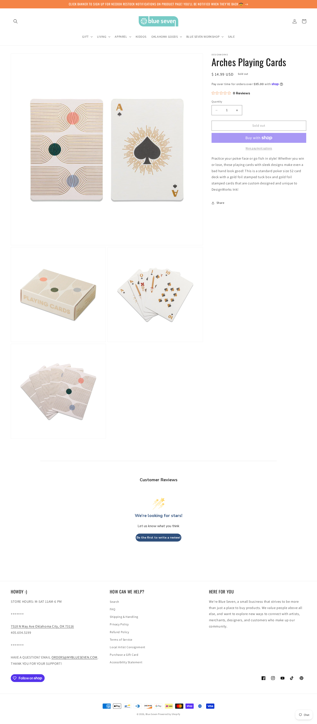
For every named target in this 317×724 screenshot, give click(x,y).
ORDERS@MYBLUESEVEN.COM (74, 657)
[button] (15, 21)
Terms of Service (121, 639)
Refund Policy (119, 632)
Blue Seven (152, 714)
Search (114, 602)
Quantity (217, 102)
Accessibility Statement (126, 662)
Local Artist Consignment (127, 647)
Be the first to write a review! (158, 538)
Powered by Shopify (169, 714)
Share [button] (220, 203)
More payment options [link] (259, 148)
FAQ (112, 609)
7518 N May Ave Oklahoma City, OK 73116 (42, 626)
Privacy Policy (119, 624)
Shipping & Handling (124, 617)
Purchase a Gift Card (124, 655)
